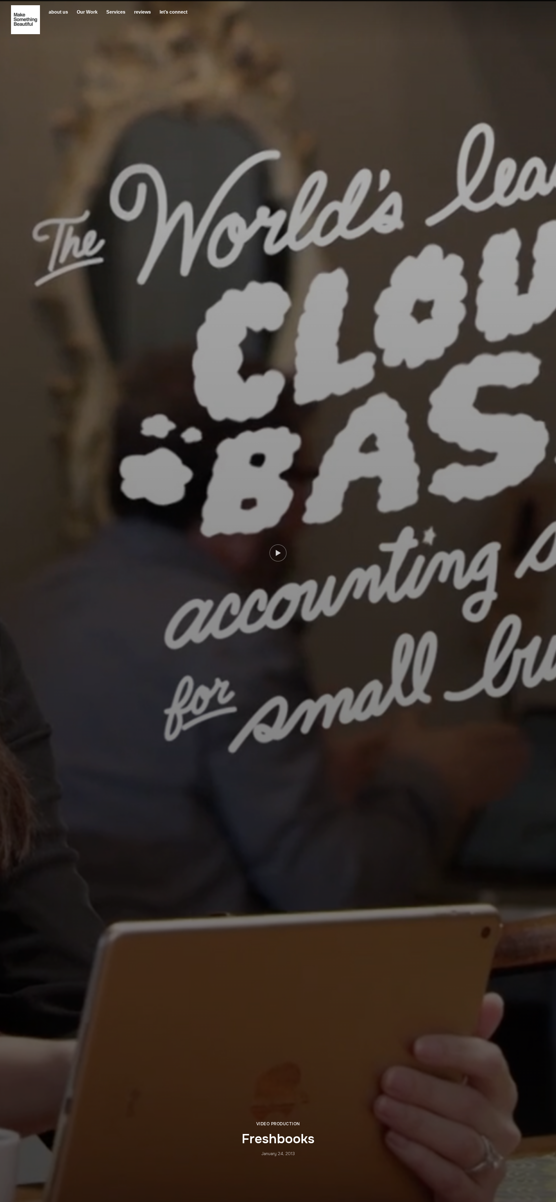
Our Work (87, 12)
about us (58, 12)
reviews (142, 12)
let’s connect (173, 12)
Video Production (278, 1123)
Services (115, 12)
